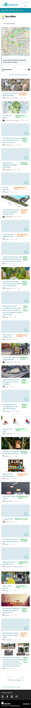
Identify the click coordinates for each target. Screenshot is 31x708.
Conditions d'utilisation (7, 692)
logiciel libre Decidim (15, 705)
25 (21, 680)
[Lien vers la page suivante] (22, 677)
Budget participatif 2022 (8, 10)
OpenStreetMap (20, 55)
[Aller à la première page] (11, 4)
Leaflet (13, 55)
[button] (12, 36)
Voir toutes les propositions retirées (10, 687)
